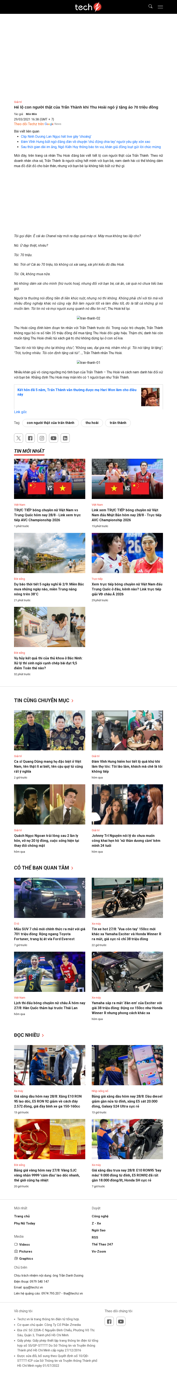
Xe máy (96, 923)
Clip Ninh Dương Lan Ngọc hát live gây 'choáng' (56, 136)
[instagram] (41, 438)
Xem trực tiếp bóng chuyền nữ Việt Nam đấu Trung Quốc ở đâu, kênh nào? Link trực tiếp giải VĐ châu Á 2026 (127, 589)
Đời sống (19, 578)
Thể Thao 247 (102, 1244)
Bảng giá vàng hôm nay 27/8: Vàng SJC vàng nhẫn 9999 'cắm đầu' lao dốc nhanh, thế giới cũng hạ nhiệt (47, 1175)
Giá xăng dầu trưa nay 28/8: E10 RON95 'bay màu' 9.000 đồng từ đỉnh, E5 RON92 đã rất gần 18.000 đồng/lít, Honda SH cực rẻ (126, 1175)
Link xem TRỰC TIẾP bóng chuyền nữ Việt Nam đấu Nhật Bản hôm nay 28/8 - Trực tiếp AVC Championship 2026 (126, 515)
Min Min (31, 114)
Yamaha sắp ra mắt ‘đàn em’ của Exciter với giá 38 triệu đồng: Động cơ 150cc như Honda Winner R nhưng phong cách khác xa (127, 1008)
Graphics (26, 1259)
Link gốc (20, 412)
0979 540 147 (39, 1281)
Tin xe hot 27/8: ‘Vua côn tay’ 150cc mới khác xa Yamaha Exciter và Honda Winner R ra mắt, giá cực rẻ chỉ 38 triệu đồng (126, 934)
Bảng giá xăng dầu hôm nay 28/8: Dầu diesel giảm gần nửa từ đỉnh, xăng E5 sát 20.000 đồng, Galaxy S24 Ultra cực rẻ (127, 1101)
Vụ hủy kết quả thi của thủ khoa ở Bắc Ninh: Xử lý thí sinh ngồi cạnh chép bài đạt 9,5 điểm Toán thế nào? (48, 663)
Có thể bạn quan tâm (42, 868)
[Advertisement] (88, 203)
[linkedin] (65, 438)
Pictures (25, 1251)
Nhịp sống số (100, 1091)
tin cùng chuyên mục (42, 700)
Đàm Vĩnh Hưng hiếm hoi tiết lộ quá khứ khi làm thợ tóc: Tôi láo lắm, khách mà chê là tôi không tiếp (127, 766)
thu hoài (91, 423)
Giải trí (18, 102)
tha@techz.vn (73, 1293)
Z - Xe (96, 1223)
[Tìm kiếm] (147, 7)
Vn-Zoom (99, 1251)
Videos (24, 1245)
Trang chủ (22, 1216)
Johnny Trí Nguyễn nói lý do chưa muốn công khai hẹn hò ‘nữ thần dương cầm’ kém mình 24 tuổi (126, 841)
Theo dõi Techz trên (29, 124)
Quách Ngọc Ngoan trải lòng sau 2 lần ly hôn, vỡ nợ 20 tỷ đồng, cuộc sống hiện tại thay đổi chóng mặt (46, 841)
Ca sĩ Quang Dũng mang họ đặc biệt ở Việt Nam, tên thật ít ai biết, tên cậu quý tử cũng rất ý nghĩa (48, 766)
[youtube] (53, 438)
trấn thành (118, 423)
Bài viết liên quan (26, 131)
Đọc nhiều (27, 1035)
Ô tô (16, 923)
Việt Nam (19, 504)
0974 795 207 (50, 1293)
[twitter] (18, 438)
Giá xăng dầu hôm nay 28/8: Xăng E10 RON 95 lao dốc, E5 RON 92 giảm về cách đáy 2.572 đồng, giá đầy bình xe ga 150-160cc (48, 1101)
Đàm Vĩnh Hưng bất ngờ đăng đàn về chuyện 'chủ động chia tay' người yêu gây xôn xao (85, 142)
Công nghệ (100, 1216)
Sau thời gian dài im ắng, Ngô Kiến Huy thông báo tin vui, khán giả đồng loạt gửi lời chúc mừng (91, 147)
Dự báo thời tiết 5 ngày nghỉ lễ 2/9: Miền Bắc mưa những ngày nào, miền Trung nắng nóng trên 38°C (49, 589)
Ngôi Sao (99, 1230)
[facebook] (30, 438)
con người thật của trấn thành (50, 423)
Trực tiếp (97, 578)
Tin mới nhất (29, 451)
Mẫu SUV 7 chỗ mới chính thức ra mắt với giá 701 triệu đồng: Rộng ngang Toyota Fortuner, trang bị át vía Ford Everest (49, 934)
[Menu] (160, 7)
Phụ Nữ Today (24, 1223)
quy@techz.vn (33, 1287)
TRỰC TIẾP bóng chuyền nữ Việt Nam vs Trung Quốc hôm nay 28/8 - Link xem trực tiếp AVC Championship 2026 (47, 515)
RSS (95, 1237)
